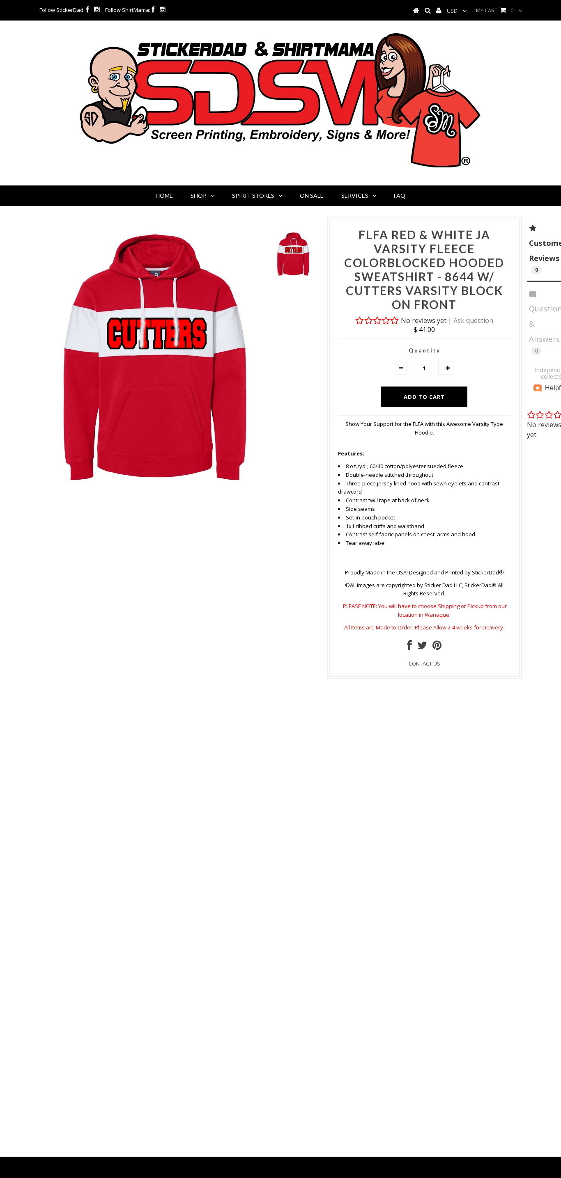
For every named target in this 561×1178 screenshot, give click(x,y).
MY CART (494, 10)
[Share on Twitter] (422, 647)
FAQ (399, 195)
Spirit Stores (253, 195)
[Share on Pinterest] (436, 647)
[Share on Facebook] (409, 647)
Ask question (473, 320)
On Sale (312, 195)
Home (164, 195)
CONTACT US (424, 663)
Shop (199, 195)
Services (354, 195)
